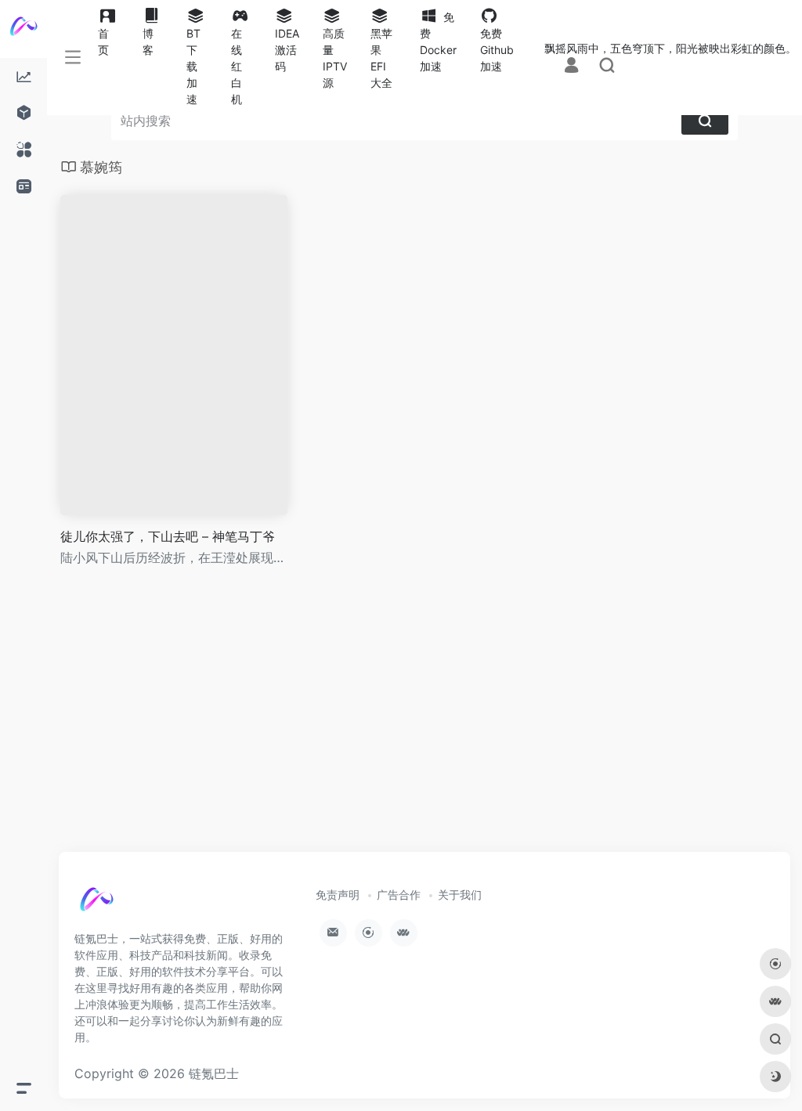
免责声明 (337, 894)
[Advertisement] (424, 723)
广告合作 (399, 894)
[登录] (571, 66)
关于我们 (460, 894)
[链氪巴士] (113, 907)
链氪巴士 (214, 1073)
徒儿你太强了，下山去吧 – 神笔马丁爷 (167, 536)
